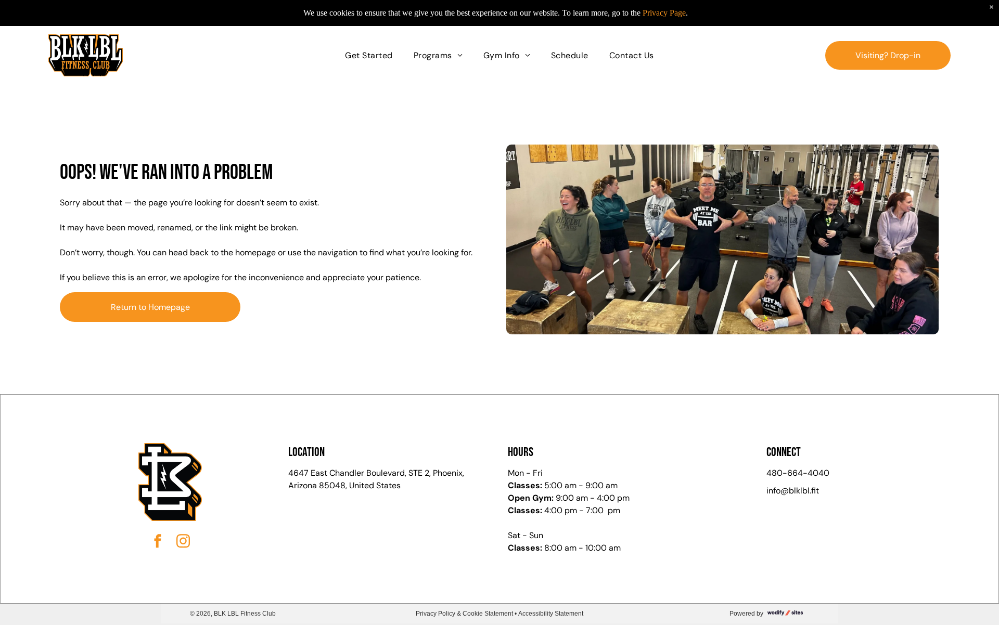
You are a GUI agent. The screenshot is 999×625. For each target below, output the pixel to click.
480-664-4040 (797, 472)
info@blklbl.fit (792, 490)
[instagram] (183, 542)
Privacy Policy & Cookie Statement (464, 613)
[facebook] (157, 542)
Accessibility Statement (550, 613)
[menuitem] (369, 55)
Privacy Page (664, 12)
